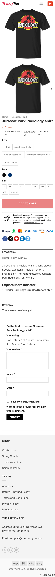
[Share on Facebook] (5, 238)
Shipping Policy (11, 467)
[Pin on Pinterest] (16, 238)
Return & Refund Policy (16, 491)
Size (4, 181)
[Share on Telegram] (27, 238)
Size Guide (49, 574)
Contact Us (9, 450)
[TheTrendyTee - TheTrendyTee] (10, 3)
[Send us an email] (10, 550)
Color (5, 169)
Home (5, 117)
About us (7, 486)
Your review (14, 349)
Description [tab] (9, 252)
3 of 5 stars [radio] (42, 340)
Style (4, 140)
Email (10, 387)
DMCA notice (10, 509)
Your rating (12, 335)
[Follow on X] (5, 550)
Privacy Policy (10, 503)
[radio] (6, 147)
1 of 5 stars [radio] (13, 340)
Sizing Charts (10, 456)
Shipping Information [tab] (14, 258)
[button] (41, 3)
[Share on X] (10, 238)
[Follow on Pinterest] (16, 550)
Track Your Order (12, 462)
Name (10, 374)
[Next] (48, 35)
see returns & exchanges (33, 223)
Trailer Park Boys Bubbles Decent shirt (28, 289)
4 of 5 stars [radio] (13, 344)
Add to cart (28, 203)
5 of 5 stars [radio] (28, 344)
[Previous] (6, 35)
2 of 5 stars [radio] (27, 340)
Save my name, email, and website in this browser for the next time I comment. (26, 406)
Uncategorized (19, 117)
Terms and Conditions (15, 497)
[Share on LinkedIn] (22, 238)
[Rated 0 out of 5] (8, 127)
